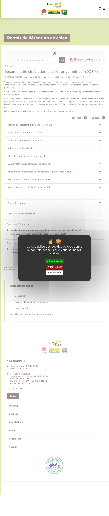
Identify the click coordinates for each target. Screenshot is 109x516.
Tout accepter (55, 261)
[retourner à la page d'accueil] (54, 9)
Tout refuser (55, 267)
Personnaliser (54, 272)
